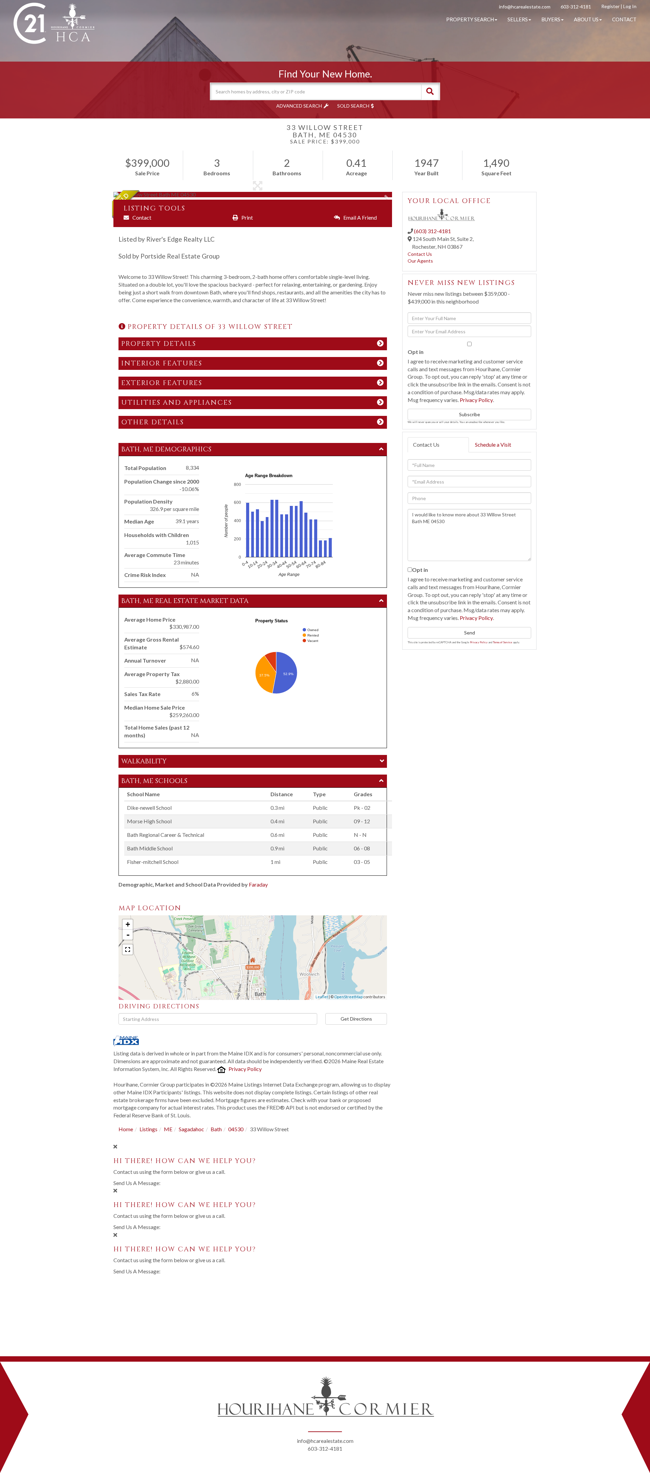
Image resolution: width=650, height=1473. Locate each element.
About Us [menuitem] (586, 19)
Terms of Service (502, 642)
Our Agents (420, 261)
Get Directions (356, 1019)
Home (125, 1129)
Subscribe (469, 414)
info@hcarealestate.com (524, 6)
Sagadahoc (191, 1129)
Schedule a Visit (493, 444)
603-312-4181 (576, 6)
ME (168, 1129)
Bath (216, 1129)
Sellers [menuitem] (517, 19)
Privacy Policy (245, 1069)
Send (469, 632)
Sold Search (353, 106)
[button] (429, 91)
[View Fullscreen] (128, 949)
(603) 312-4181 (432, 231)
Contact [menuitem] (624, 19)
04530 (235, 1129)
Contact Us (420, 254)
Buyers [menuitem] (550, 19)
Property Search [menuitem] (470, 19)
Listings (148, 1129)
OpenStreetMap (348, 997)
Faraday (258, 884)
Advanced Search (299, 106)
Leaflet (322, 997)
